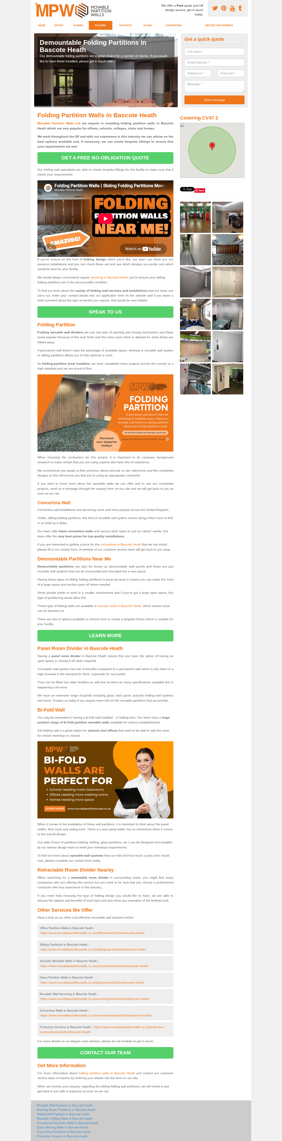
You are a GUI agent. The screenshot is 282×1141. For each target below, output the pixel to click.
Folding (100, 25)
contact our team (105, 1052)
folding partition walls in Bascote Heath (107, 1073)
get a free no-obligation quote (105, 158)
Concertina (173, 25)
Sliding (78, 25)
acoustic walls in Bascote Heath (119, 606)
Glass (147, 25)
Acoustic (125, 25)
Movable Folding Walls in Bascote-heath (65, 1118)
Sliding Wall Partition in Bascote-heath (63, 1114)
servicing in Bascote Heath (109, 277)
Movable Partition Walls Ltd (58, 123)
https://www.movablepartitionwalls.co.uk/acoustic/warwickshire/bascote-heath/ (94, 966)
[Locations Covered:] (36, 3)
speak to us (105, 312)
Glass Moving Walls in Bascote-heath (62, 1127)
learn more (105, 635)
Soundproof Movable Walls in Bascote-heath (67, 1123)
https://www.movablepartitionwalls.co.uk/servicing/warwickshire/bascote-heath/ (95, 999)
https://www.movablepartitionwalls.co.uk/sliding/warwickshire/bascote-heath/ (93, 949)
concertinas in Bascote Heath (120, 544)
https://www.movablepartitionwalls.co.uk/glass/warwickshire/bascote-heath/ (92, 982)
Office (58, 25)
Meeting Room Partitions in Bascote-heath (66, 1109)
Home (41, 25)
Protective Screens (219, 25)
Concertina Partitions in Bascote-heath (63, 1132)
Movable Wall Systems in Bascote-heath (65, 1105)
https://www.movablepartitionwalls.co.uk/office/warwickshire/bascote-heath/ (93, 933)
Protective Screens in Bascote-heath (62, 1136)
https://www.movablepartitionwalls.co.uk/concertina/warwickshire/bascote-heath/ (96, 1015)
